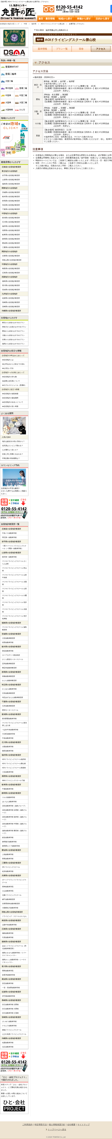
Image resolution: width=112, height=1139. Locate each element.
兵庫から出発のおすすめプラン (13, 339)
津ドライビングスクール (11, 867)
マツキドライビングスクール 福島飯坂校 (14, 628)
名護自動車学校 (7, 1042)
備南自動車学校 (7, 933)
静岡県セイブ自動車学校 (11, 846)
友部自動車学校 (7, 642)
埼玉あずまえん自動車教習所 (12, 697)
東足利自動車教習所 (9, 668)
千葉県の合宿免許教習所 (11, 209)
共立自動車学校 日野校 (10, 1004)
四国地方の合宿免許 (10, 277)
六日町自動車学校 (8, 734)
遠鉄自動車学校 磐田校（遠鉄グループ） (14, 832)
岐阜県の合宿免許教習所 (11, 234)
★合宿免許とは (7, 360)
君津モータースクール (10, 710)
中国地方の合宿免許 (10, 264)
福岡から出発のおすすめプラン (13, 344)
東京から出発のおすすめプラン (13, 322)
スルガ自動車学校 (8, 797)
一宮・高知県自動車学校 (11, 987)
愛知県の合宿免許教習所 (11, 243)
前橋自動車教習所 (8, 676)
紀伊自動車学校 (7, 871)
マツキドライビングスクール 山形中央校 (14, 576)
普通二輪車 (10, 74)
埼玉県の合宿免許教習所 (11, 205)
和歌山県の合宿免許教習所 (11, 260)
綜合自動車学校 (7, 837)
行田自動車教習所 (8, 693)
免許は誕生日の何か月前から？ (13, 441)
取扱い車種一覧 (8, 60)
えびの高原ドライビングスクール (14, 1034)
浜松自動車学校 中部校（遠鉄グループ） (14, 825)
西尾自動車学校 (7, 858)
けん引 (22, 110)
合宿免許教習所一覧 (10, 524)
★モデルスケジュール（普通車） (14, 385)
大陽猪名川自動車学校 (10, 908)
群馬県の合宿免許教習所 (11, 201)
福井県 (34, 24)
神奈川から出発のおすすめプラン (14, 327)
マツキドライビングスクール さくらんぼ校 (14, 562)
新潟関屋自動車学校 (9, 718)
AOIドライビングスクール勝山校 (52, 24)
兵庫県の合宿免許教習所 (11, 256)
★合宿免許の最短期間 (10, 398)
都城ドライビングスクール (11, 1030)
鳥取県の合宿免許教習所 (11, 268)
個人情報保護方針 (57, 1124)
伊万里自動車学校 (8, 996)
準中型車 (9, 88)
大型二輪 (9, 81)
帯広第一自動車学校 (9, 537)
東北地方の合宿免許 (10, 171)
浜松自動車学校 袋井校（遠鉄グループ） (14, 818)
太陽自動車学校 (7, 746)
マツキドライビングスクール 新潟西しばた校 (14, 724)
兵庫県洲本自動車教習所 (11, 903)
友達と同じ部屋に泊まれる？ (12, 454)
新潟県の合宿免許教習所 (11, 218)
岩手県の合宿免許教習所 (11, 175)
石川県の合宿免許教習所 (11, 222)
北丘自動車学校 (7, 1047)
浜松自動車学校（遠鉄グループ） (14, 806)
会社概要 (71, 1124)
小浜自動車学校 (7, 772)
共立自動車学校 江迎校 (10, 1013)
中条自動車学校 (7, 738)
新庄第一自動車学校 (9, 557)
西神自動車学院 (7, 886)
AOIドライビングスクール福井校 (14, 759)
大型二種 (23, 102)
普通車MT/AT (12, 67)
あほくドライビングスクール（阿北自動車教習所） (14, 947)
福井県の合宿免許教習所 (11, 226)
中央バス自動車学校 (9, 533)
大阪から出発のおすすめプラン (13, 335)
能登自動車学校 (7, 751)
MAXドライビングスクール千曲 (13, 780)
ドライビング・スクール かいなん (14, 916)
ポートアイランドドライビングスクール (14, 881)
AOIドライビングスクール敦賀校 (14, 768)
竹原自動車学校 (7, 937)
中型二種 (23, 95)
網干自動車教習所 (8, 899)
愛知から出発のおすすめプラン (13, 331)
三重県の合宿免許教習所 (11, 247)
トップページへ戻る (57, 1129)
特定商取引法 (41, 1124)
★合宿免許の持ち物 (9, 377)
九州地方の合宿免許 (10, 294)
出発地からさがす (9, 318)
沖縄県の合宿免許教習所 (11, 311)
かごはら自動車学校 (9, 689)
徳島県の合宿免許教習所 (11, 281)
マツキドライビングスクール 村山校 (14, 569)
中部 (25, 24)
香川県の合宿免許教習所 (11, 285)
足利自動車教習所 (8, 663)
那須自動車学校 (7, 651)
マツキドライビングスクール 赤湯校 (14, 610)
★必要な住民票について (11, 381)
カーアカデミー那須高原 (11, 655)
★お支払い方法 (7, 368)
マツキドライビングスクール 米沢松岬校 (14, 617)
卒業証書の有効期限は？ (11, 458)
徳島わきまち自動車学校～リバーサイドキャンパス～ (14, 954)
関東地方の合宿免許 (10, 188)
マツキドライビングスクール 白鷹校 (14, 597)
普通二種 (23, 88)
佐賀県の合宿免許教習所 (11, 298)
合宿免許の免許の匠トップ (9, 24)
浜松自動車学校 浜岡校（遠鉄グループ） (14, 811)
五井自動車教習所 (8, 706)
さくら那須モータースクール (12, 659)
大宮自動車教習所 (8, 638)
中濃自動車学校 (7, 789)
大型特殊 (9, 110)
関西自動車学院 (7, 971)
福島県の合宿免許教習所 (11, 184)
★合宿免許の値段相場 (10, 393)
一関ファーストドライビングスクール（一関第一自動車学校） (14, 547)
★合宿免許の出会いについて (12, 402)
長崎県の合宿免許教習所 (11, 302)
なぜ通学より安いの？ (10, 450)
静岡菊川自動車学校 (9, 842)
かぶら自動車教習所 (9, 680)
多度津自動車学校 (8, 975)
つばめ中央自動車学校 (10, 729)
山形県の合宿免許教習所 (11, 179)
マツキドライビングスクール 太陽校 (14, 583)
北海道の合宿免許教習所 (11, 167)
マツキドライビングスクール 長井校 (14, 603)
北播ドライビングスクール (11, 895)
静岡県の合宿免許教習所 (11, 239)
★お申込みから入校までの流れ (13, 364)
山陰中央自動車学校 (9, 925)
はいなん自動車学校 (9, 801)
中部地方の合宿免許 (10, 213)
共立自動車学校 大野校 (10, 1009)
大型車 (8, 102)
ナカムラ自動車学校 (9, 1026)
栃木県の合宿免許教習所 (11, 196)
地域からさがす (8, 118)
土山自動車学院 (7, 891)
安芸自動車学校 (7, 983)
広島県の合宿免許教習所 (11, 273)
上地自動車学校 (7, 854)
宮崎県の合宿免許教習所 (11, 306)
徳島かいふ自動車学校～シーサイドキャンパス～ (14, 961)
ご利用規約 (27, 1124)
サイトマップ (83, 1124)
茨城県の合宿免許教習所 (11, 192)
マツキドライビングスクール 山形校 (14, 590)
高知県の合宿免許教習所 (11, 289)
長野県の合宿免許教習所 (11, 230)
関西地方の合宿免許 (10, 252)
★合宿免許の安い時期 (10, 406)
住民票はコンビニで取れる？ (12, 445)
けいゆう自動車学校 (9, 1021)
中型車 (8, 95)
